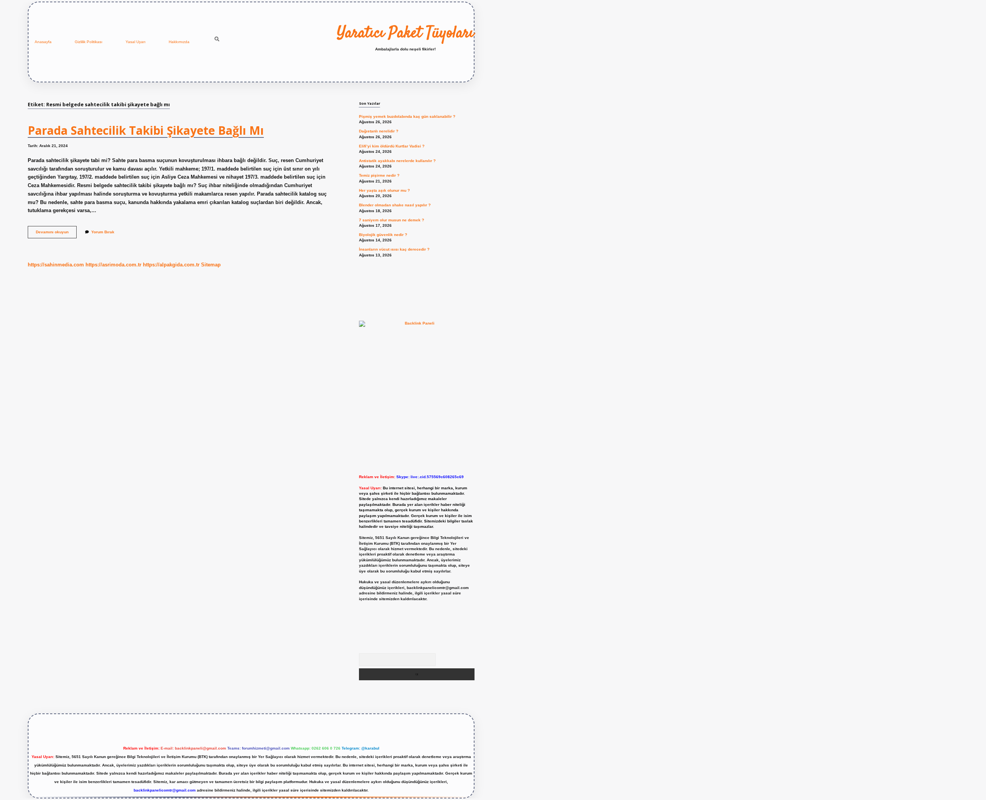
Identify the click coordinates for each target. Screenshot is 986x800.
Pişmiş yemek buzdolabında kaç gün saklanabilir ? (407, 116)
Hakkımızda (179, 42)
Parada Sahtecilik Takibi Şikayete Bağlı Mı (146, 130)
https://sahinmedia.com (56, 265)
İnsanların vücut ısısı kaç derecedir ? (394, 249)
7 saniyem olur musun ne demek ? (391, 220)
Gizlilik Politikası (88, 42)
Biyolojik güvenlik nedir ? (383, 235)
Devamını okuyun (56, 233)
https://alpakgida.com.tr (171, 265)
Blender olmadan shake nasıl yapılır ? (395, 205)
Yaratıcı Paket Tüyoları (405, 33)
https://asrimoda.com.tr (113, 265)
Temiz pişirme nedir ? (379, 175)
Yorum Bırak (102, 232)
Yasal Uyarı (136, 42)
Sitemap (211, 265)
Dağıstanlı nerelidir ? (378, 131)
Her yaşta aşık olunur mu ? (384, 190)
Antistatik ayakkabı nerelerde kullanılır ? (397, 161)
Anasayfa (43, 42)
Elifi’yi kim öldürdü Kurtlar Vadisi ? (391, 146)
